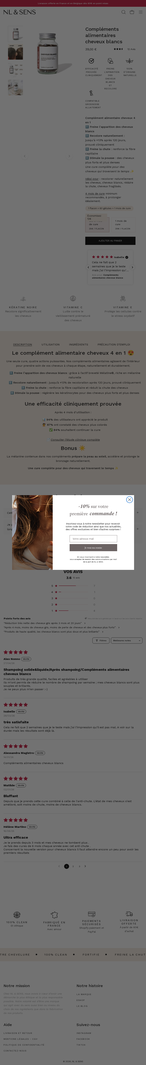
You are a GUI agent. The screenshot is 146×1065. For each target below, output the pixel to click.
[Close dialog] (129, 500)
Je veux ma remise (93, 547)
